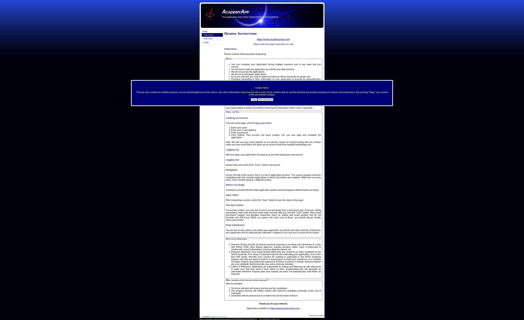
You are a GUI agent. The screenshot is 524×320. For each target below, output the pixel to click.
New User (260, 123)
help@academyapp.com (218, 316)
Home (205, 31)
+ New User (207, 38)
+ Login (205, 42)
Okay (254, 100)
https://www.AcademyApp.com (285, 308)
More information (265, 100)
